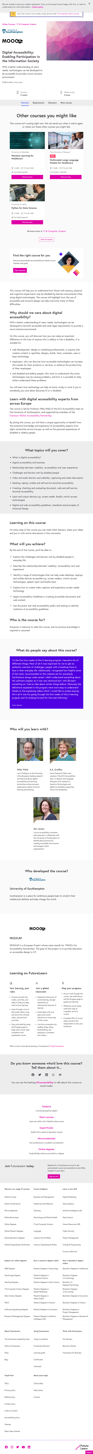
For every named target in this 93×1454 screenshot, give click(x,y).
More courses (66, 102)
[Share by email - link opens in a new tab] (60, 1074)
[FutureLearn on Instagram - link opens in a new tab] (12, 1447)
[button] (27, 177)
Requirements (38, 102)
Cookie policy (37, 7)
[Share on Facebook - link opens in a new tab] (32, 1074)
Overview (25, 102)
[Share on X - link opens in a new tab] (39, 1074)
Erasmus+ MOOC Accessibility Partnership (30, 415)
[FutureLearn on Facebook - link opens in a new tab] (6, 1447)
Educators (52, 102)
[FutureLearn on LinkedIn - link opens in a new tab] (29, 1447)
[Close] (89, 3)
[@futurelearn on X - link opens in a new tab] (17, 1447)
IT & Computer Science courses (68, 14)
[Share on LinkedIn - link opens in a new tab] (46, 1074)
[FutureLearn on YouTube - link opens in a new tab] (23, 1447)
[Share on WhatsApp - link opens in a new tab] (53, 1074)
